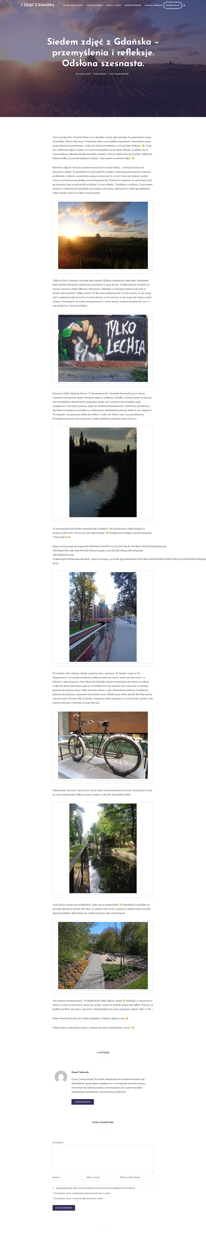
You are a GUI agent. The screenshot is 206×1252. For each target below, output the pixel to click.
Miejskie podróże (133, 5)
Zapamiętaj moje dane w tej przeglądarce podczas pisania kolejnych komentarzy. (95, 1188)
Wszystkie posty (82, 1102)
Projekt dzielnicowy (73, 5)
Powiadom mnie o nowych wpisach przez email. (79, 1198)
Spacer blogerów (95, 5)
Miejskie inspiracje (153, 5)
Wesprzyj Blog (173, 5)
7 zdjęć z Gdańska (37, 5)
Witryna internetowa (130, 1177)
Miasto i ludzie (114, 5)
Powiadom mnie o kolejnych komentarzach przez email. (82, 1193)
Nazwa (57, 1177)
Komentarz (58, 1143)
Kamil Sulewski (122, 74)
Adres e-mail (93, 1177)
